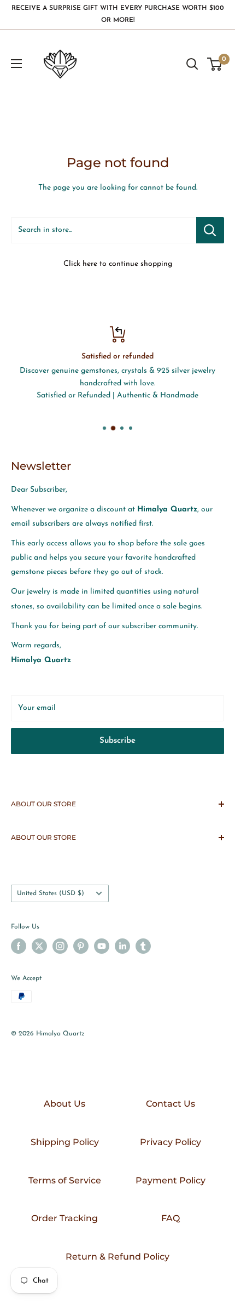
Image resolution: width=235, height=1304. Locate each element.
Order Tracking (64, 1218)
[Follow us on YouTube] (101, 946)
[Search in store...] (210, 230)
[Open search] (192, 64)
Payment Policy (170, 1180)
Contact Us (170, 1103)
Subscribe (117, 741)
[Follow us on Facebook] (18, 946)
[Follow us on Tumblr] (143, 946)
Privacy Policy (170, 1142)
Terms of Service (64, 1180)
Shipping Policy (65, 1142)
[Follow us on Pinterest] (81, 946)
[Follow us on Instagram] (60, 946)
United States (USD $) (50, 893)
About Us (64, 1103)
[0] (215, 64)
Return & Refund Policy (117, 1256)
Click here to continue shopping (117, 264)
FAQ (170, 1218)
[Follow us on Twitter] (39, 946)
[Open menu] (16, 63)
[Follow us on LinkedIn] (122, 946)
